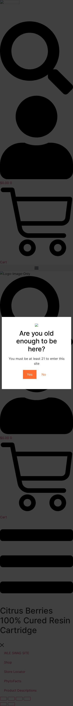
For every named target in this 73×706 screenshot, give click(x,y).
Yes (29, 374)
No (44, 374)
